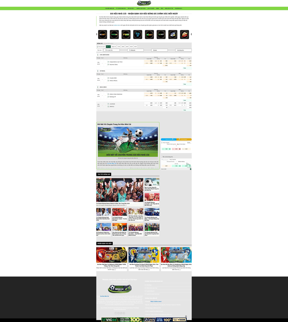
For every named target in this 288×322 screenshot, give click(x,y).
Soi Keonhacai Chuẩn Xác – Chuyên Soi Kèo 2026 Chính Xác (103, 234)
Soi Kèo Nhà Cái (109, 8)
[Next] (191, 260)
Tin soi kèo (131, 8)
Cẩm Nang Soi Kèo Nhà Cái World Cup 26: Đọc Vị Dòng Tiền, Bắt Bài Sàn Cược (119, 234)
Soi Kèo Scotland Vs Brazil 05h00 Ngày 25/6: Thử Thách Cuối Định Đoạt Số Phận (144, 265)
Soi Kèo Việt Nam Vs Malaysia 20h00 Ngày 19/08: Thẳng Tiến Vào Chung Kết (111, 265)
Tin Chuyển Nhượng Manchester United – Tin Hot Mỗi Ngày (119, 219)
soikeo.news (116, 25)
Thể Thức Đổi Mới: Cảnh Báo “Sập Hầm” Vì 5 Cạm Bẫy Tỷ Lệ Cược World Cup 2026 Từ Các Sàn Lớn (136, 218)
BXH (162, 8)
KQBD (157, 8)
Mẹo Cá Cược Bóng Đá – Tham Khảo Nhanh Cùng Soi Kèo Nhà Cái (152, 189)
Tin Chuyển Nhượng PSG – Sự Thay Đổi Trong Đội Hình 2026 (152, 234)
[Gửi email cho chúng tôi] (124, 313)
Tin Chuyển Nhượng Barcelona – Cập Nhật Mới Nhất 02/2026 (135, 234)
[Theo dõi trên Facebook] (115, 313)
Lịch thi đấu (150, 8)
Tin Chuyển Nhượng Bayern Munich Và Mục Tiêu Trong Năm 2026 (113, 203)
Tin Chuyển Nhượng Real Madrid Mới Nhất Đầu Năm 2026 (103, 219)
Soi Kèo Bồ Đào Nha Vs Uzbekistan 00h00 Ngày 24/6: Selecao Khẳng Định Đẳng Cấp (176, 265)
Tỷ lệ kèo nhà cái (121, 8)
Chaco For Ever (170, 144)
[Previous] (96, 260)
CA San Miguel (182, 144)
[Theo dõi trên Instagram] (118, 313)
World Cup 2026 (141, 8)
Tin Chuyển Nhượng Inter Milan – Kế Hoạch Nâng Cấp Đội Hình (152, 219)
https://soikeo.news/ (156, 301)
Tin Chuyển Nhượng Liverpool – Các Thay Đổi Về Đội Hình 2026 (152, 204)
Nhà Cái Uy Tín (169, 8)
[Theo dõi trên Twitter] (121, 313)
